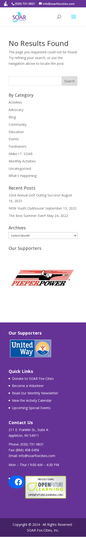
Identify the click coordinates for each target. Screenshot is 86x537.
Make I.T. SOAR (20, 153)
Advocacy (16, 109)
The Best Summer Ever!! (27, 215)
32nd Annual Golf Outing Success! (34, 195)
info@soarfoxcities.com (37, 455)
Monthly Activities (22, 161)
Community (18, 124)
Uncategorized (20, 168)
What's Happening (23, 175)
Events (14, 139)
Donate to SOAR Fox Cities (33, 378)
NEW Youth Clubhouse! (26, 208)
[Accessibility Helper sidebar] (5, 5)
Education (16, 132)
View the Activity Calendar (32, 400)
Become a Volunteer (28, 385)
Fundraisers (18, 146)
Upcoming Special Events (31, 408)
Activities (15, 102)
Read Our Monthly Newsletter (35, 393)
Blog (12, 117)
